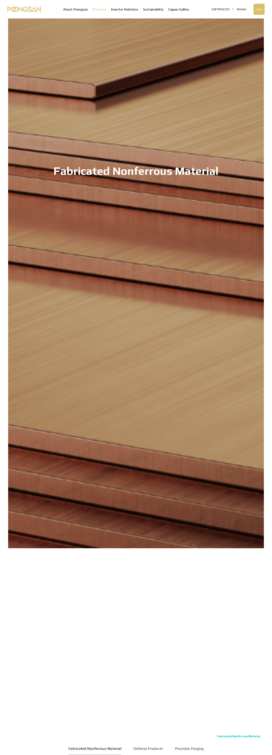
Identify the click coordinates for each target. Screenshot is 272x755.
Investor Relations (124, 9)
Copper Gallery (178, 9)
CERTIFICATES (220, 9)
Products (99, 9)
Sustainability (153, 9)
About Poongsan (75, 9)
